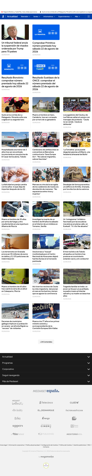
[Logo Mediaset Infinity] (17, 402)
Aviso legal (3, 445)
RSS (89, 445)
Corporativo (8, 369)
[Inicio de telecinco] (3, 16)
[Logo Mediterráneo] (74, 434)
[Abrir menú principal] (89, 16)
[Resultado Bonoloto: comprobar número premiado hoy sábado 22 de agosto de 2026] (15, 67)
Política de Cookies (65, 445)
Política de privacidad (33, 445)
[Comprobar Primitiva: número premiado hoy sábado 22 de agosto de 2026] (46, 32)
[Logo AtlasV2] (17, 434)
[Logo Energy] (46, 418)
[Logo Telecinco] (46, 402)
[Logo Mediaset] (46, 392)
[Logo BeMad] (74, 418)
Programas (7, 362)
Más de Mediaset (10, 381)
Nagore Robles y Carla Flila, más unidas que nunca (20, 12)
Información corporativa (16, 445)
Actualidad (12, 16)
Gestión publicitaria (79, 445)
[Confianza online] (46, 467)
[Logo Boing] (18, 418)
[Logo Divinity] (17, 410)
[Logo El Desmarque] (46, 410)
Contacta (46, 447)
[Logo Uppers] (17, 426)
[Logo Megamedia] (47, 456)
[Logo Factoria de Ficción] (74, 410)
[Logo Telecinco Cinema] (46, 426)
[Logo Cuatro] (74, 402)
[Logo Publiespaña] (46, 434)
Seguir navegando (11, 375)
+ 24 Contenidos (46, 342)
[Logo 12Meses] (74, 426)
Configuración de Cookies (49, 445)
